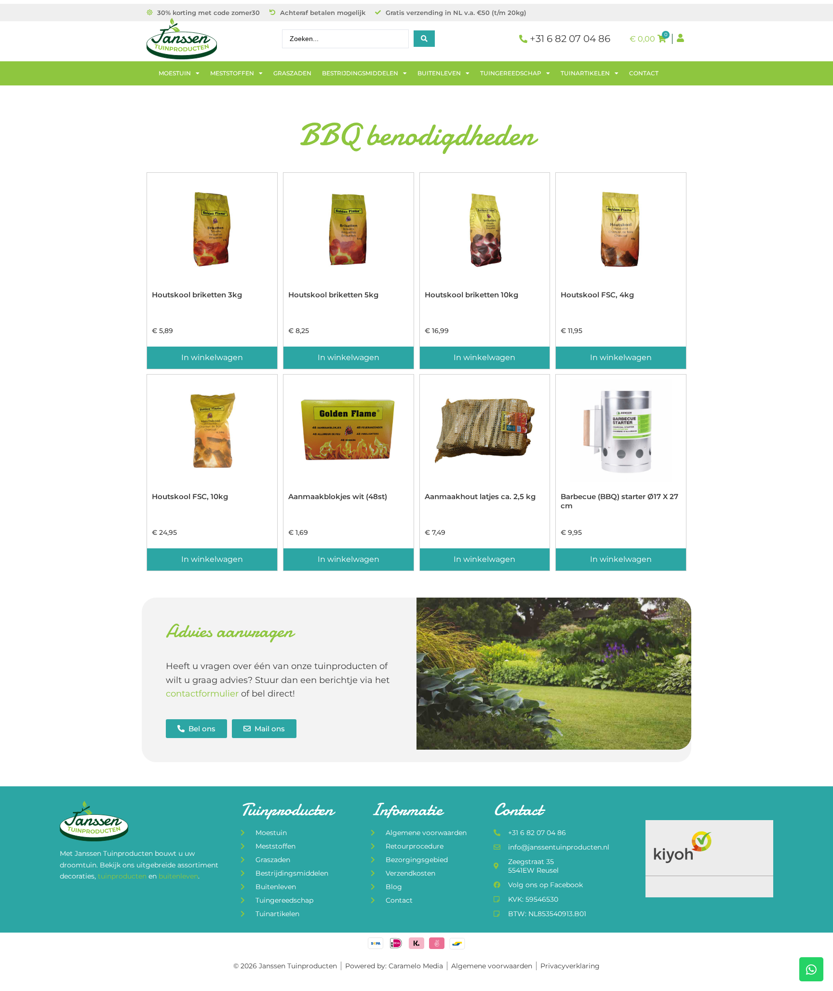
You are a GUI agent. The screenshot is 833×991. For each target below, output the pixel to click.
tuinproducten (123, 876)
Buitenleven (439, 73)
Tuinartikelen (585, 73)
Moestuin (175, 73)
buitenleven (178, 876)
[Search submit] (424, 38)
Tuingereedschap (510, 73)
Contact (643, 73)
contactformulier (202, 693)
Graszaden (292, 73)
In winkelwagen (212, 357)
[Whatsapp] (811, 969)
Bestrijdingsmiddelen (360, 73)
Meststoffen (232, 73)
